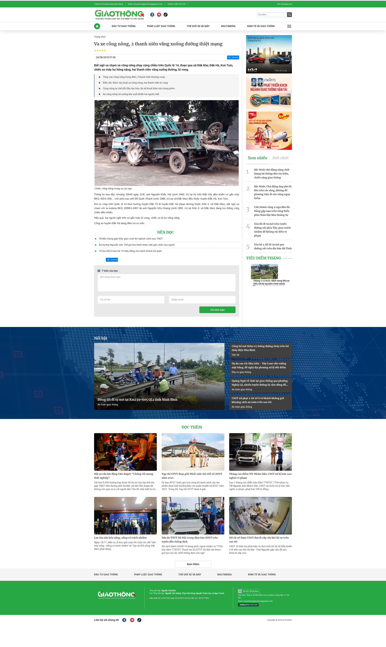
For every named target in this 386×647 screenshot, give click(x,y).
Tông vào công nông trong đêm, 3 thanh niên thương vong (134, 77)
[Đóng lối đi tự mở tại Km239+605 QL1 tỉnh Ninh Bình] (159, 376)
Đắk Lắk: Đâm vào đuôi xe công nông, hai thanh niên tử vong (135, 82)
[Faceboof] (124, 620)
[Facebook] (152, 14)
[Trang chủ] (97, 26)
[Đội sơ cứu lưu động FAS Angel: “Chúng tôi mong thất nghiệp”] (125, 452)
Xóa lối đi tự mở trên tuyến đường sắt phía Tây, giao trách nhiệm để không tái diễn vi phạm (272, 229)
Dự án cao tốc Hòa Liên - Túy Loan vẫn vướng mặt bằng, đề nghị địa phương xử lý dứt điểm (259, 365)
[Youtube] (159, 14)
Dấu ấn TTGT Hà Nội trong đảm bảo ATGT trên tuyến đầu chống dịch (190, 539)
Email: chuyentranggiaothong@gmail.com (145, 4)
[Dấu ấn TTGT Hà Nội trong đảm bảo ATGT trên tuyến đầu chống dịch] (193, 515)
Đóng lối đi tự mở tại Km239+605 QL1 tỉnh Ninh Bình (137, 399)
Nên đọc (165, 232)
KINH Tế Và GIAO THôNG (261, 26)
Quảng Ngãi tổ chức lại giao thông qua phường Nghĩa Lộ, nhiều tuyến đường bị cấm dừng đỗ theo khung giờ (260, 383)
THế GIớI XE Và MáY (198, 26)
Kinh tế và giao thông (262, 574)
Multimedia (224, 574)
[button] (254, 285)
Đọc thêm (192, 427)
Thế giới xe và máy (189, 574)
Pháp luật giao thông (148, 574)
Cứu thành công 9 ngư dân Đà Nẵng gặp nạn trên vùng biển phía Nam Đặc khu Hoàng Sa (272, 211)
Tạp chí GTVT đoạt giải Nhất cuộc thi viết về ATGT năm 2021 (192, 475)
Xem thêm (193, 564)
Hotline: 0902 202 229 (177, 4)
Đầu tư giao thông (241, 372)
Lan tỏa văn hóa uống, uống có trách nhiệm (120, 537)
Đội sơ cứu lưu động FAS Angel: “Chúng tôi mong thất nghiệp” (123, 475)
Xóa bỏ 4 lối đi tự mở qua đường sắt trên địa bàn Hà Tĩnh (273, 246)
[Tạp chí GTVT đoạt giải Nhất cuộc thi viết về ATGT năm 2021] (193, 452)
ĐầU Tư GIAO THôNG (124, 26)
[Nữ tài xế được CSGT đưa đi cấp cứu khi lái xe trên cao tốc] (260, 515)
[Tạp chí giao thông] (119, 15)
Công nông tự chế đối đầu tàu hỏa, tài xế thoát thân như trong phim (139, 88)
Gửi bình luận (217, 309)
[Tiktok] (166, 15)
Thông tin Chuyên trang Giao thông (108, 4)
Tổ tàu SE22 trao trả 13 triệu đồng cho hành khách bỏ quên (130, 251)
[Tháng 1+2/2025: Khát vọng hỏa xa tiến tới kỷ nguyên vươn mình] (264, 271)
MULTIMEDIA (228, 26)
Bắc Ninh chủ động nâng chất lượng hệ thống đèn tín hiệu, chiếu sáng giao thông (272, 173)
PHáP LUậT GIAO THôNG (161, 26)
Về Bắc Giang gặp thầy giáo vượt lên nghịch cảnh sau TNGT (131, 238)
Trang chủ (99, 36)
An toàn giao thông (108, 404)
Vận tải (235, 354)
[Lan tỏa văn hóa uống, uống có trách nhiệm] (125, 515)
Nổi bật (100, 338)
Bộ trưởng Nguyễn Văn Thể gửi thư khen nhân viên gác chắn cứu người (137, 244)
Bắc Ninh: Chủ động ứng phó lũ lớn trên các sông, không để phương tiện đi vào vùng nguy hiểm (272, 192)
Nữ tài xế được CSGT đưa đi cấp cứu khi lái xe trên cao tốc (259, 539)
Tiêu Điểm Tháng (263, 258)
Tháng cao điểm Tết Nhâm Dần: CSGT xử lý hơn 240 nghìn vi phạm (260, 475)
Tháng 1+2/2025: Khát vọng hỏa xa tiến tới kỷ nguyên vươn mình (271, 282)
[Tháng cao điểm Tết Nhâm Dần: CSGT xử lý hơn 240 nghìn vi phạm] (260, 452)
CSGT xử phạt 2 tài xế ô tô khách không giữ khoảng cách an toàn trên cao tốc (258, 400)
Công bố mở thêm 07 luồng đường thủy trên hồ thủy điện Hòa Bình (260, 348)
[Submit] (289, 14)
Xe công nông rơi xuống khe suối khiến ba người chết (131, 94)
